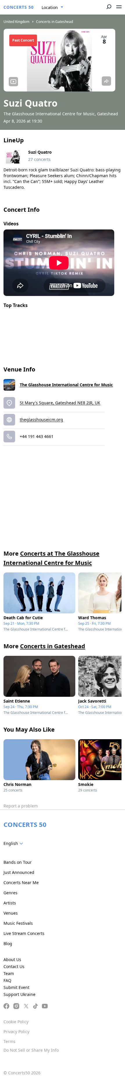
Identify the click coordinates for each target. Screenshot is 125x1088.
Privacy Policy (16, 1031)
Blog (7, 943)
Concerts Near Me (21, 882)
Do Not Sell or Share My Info (31, 1050)
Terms (9, 1041)
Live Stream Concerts (23, 933)
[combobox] (52, 7)
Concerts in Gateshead (54, 21)
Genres (10, 892)
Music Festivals (18, 923)
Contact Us (13, 966)
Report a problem (20, 806)
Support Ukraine (19, 994)
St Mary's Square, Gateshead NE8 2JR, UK (60, 402)
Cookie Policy (15, 1021)
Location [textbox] (50, 7)
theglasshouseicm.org (41, 419)
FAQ (7, 980)
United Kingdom (16, 21)
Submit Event (16, 987)
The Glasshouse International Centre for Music (66, 384)
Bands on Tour (17, 862)
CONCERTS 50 (18, 7)
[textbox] (14, 843)
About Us (12, 959)
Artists (9, 903)
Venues (10, 913)
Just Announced (18, 872)
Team (8, 973)
